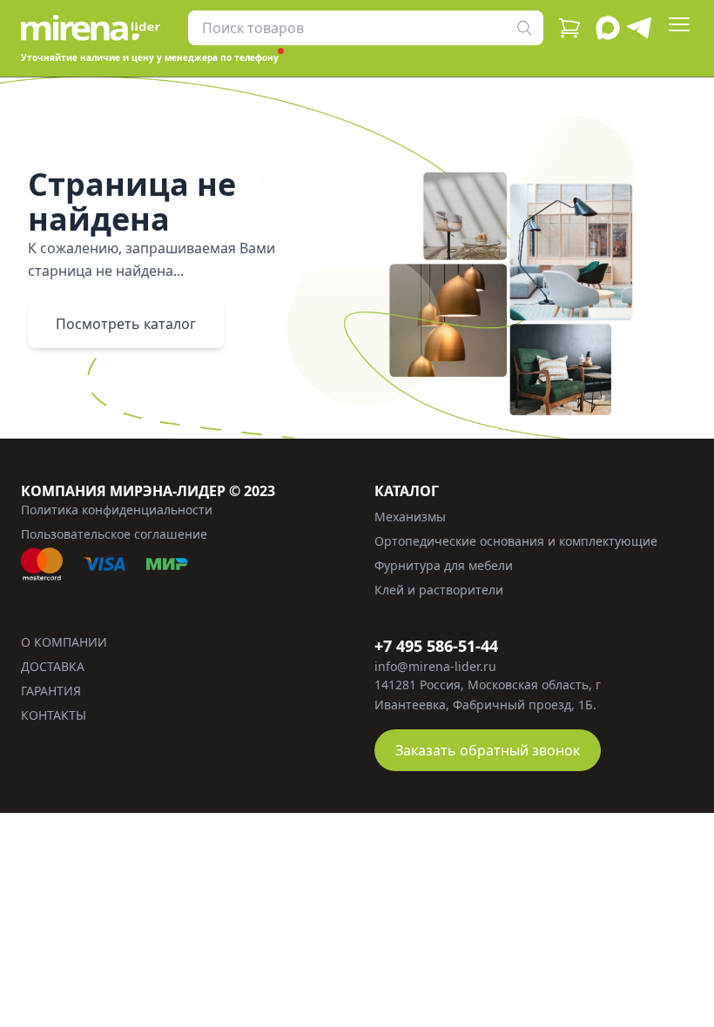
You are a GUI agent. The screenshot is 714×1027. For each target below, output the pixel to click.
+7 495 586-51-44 (436, 645)
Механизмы (410, 516)
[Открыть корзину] (569, 28)
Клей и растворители (438, 589)
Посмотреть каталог (126, 323)
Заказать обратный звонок (487, 750)
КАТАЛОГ (406, 490)
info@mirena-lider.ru (435, 666)
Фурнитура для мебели (443, 565)
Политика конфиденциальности (116, 509)
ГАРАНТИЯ (51, 690)
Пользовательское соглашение (114, 534)
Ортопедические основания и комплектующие (515, 541)
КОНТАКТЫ (53, 715)
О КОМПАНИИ (64, 642)
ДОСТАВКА (52, 666)
